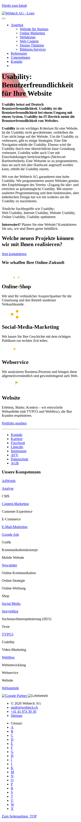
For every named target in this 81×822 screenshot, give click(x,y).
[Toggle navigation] (3, 18)
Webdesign (28, 37)
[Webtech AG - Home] (18, 13)
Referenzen (19, 53)
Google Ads (10, 534)
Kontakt (16, 61)
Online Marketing (32, 33)
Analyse (8, 488)
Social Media (11, 603)
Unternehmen (20, 57)
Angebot (17, 25)
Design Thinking (32, 45)
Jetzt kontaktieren (14, 254)
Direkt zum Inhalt (14, 5)
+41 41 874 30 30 (23, 711)
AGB (15, 463)
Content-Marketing (15, 504)
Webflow (8, 657)
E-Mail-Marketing (14, 527)
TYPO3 (7, 634)
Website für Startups (34, 29)
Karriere (16, 439)
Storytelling (10, 611)
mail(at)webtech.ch (24, 707)
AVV (14, 455)
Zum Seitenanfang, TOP (19, 816)
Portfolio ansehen (14, 423)
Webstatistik (10, 688)
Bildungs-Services (33, 49)
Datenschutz (19, 459)
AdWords (9, 481)
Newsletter (9, 565)
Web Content (29, 41)
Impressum (18, 451)
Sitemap (16, 715)
